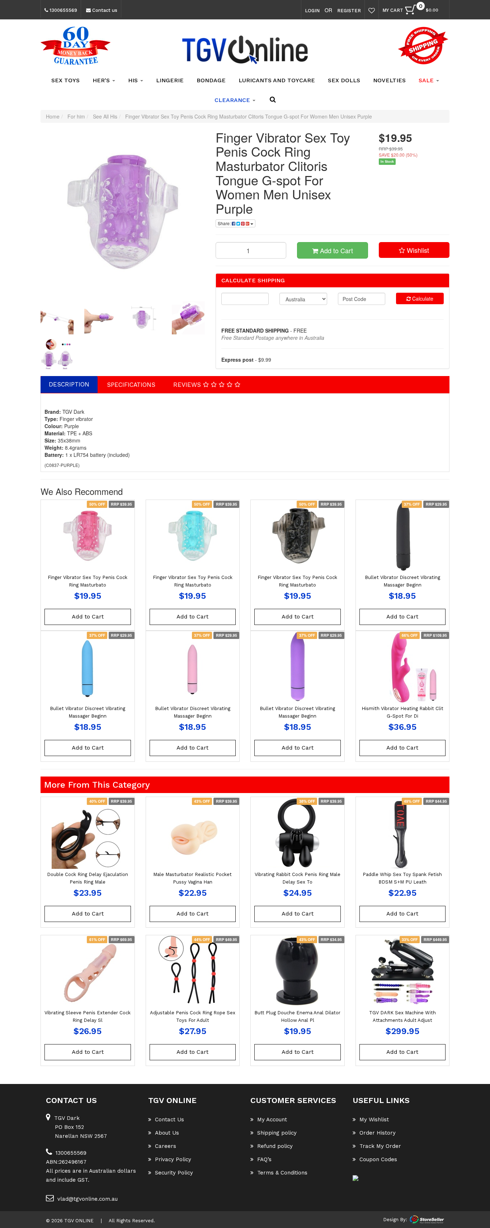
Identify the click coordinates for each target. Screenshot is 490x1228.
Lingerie (170, 80)
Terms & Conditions (282, 1172)
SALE (427, 80)
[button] (414, 250)
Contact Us (169, 1119)
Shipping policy (277, 1133)
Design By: (395, 1219)
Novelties (389, 80)
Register (349, 10)
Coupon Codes (378, 1159)
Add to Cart (335, 250)
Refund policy (275, 1146)
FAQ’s (264, 1159)
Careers (165, 1146)
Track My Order (380, 1146)
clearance (233, 100)
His (134, 80)
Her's (102, 80)
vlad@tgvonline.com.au (87, 1199)
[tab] (69, 384)
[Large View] (57, 317)
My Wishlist (374, 1119)
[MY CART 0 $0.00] (442, 11)
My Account (272, 1119)
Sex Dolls (344, 80)
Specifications (131, 384)
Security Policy (174, 1172)
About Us (167, 1133)
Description (69, 384)
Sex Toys (65, 80)
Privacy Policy (173, 1159)
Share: (225, 223)
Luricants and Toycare (277, 80)
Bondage (211, 80)
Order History (377, 1133)
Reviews (188, 384)
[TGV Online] (245, 50)
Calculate (422, 298)
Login (312, 10)
